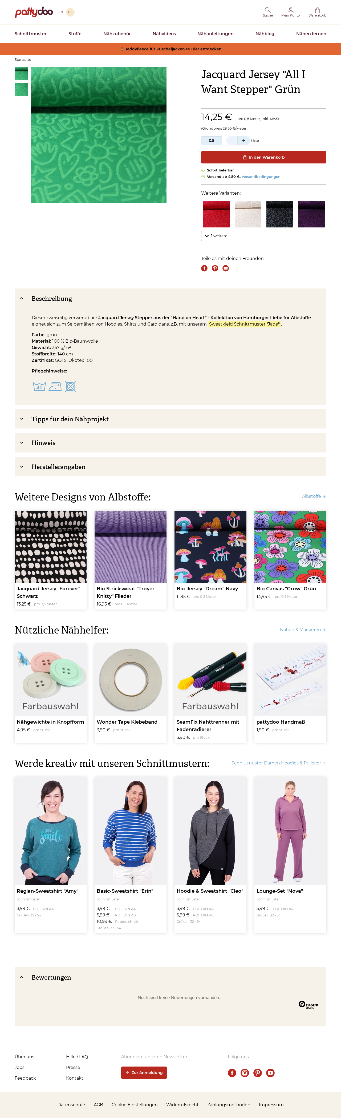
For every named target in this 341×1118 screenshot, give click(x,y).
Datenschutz (71, 1104)
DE (70, 12)
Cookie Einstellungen (135, 1104)
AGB (98, 1104)
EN (60, 12)
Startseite (23, 59)
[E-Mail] (225, 268)
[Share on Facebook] (204, 268)
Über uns (24, 1056)
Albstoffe (311, 496)
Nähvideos (164, 33)
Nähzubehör (117, 33)
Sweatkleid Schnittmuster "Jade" (244, 324)
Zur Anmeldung (147, 1072)
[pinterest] (257, 1073)
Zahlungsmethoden (228, 1104)
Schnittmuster (31, 33)
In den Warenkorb (267, 157)
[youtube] (270, 1073)
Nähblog (264, 33)
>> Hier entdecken (204, 49)
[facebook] (232, 1073)
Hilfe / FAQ (77, 1056)
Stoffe (75, 33)
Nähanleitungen (215, 33)
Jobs (20, 1067)
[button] (268, 12)
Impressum (271, 1104)
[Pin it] (215, 268)
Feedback (25, 1078)
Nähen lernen (311, 33)
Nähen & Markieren (300, 629)
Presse (73, 1067)
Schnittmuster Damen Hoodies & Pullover (276, 763)
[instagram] (245, 1073)
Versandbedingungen (261, 176)
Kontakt (74, 1078)
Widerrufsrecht (182, 1104)
